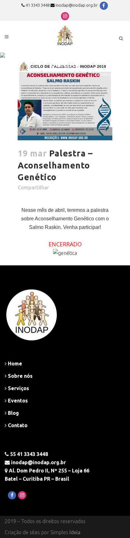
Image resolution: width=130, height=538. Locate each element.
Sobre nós (19, 376)
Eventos (50, 70)
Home (33, 70)
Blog (13, 413)
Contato (17, 425)
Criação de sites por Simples (42, 532)
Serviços (18, 388)
